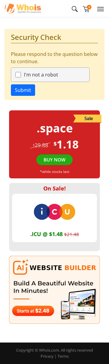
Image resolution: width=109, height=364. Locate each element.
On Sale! (54, 188)
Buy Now (54, 160)
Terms (63, 356)
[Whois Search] (74, 8)
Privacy (47, 356)
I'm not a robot (41, 74)
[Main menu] (99, 8)
